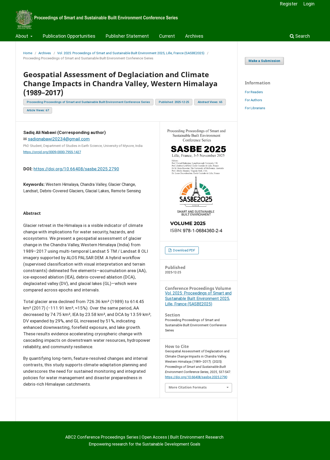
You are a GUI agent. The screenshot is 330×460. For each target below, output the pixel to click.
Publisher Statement (127, 36)
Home (27, 53)
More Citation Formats (188, 387)
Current (167, 36)
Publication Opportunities (69, 36)
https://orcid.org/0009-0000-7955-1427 (52, 152)
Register (289, 3)
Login (309, 3)
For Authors (253, 100)
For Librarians (255, 108)
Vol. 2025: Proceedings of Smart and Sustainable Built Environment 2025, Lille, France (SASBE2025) (130, 53)
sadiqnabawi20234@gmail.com (59, 138)
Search (302, 36)
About (22, 36)
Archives (194, 36)
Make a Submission (264, 61)
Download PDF (183, 250)
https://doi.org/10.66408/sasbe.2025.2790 (76, 168)
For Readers (254, 92)
